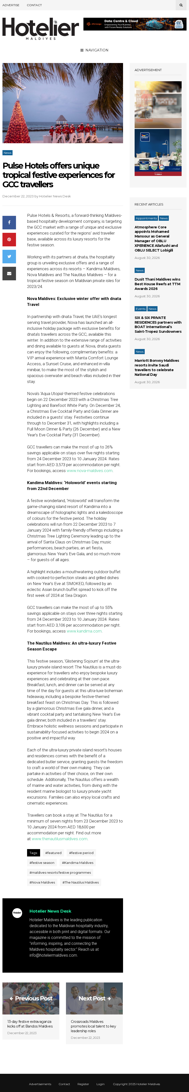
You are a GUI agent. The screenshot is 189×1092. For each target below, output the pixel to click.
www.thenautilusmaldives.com (59, 838)
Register (83, 1084)
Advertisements (40, 1084)
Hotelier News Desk (55, 196)
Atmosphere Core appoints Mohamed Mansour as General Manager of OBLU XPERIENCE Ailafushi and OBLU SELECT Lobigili (156, 239)
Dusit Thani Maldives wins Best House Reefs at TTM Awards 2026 (157, 284)
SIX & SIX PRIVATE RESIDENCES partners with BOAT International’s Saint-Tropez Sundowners (158, 325)
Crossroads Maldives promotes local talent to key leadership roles (93, 1026)
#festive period (81, 853)
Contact (34, 5)
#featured (53, 853)
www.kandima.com (84, 631)
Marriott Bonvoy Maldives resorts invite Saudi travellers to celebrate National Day (157, 367)
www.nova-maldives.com (89, 470)
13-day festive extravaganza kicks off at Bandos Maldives (29, 1024)
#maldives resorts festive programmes (60, 872)
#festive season (42, 863)
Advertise (10, 5)
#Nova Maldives (42, 882)
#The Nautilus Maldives (81, 882)
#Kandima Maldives (77, 863)
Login (100, 1084)
